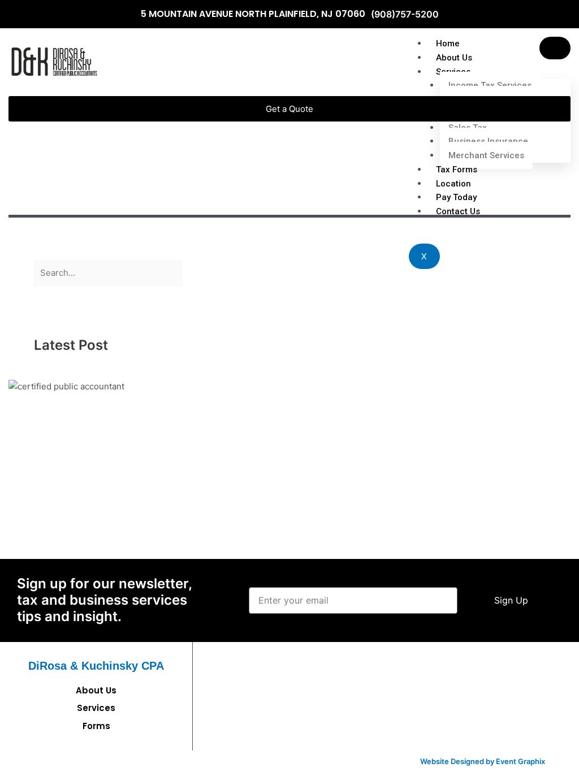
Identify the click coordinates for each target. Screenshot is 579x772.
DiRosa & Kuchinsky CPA (96, 666)
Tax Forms (456, 169)
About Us (454, 58)
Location (453, 184)
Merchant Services (486, 155)
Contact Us (458, 211)
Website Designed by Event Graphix (482, 761)
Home (448, 43)
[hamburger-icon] (555, 48)
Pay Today (456, 197)
